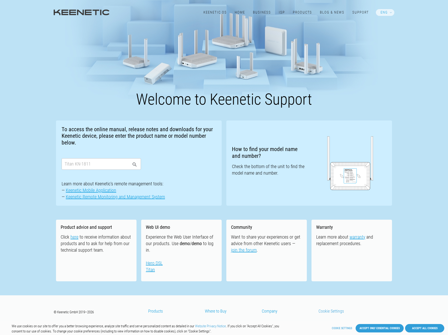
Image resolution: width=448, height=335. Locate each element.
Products (302, 12)
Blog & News (332, 12)
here (74, 237)
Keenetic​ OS (215, 12)
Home (240, 12)
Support (360, 12)
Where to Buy (216, 311)
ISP (282, 12)
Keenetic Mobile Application (91, 190)
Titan (150, 269)
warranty (357, 237)
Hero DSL (154, 263)
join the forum (244, 250)
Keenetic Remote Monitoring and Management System (115, 197)
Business (262, 12)
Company (269, 311)
